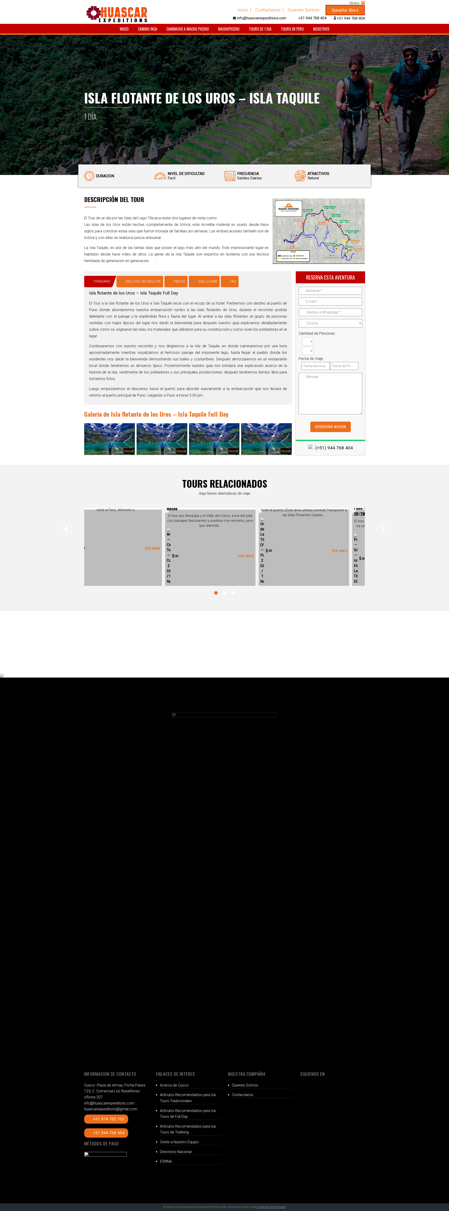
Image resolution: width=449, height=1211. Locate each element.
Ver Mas (166, 556)
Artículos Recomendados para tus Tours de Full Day (188, 1113)
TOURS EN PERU (292, 29)
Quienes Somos (303, 10)
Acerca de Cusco (174, 1085)
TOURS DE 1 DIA (260, 29)
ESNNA (166, 1161)
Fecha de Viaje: (311, 358)
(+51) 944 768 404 (334, 448)
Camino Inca (147, 29)
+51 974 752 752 (109, 1119)
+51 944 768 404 (109, 1133)
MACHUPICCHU (228, 29)
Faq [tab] (233, 281)
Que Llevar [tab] (207, 281)
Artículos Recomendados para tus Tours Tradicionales (188, 1098)
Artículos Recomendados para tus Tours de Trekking (188, 1129)
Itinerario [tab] (102, 281)
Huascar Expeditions (271, 1207)
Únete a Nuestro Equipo (179, 1142)
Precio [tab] (179, 281)
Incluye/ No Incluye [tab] (143, 281)
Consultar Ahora (345, 10)
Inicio (243, 10)
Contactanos (268, 10)
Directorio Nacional (176, 1152)
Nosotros (321, 29)
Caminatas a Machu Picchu (188, 29)
